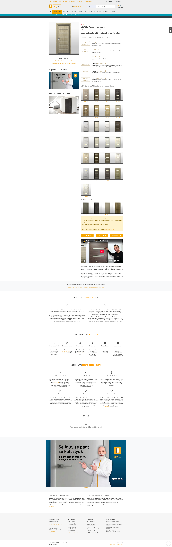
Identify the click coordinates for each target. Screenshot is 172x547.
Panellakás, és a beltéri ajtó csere (59, 496)
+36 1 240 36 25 (52, 531)
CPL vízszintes (85, 43)
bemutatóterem (92, 380)
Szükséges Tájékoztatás (98, 287)
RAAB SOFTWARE (119, 544)
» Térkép (86, 430)
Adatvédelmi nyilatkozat (87, 287)
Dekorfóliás (85, 57)
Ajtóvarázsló (82, 11)
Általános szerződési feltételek (75, 287)
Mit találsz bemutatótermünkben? (59, 63)
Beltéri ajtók (54, 17)
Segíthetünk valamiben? (60, 60)
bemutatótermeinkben (109, 229)
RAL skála (94, 227)
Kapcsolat (115, 11)
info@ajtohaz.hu (77, 6)
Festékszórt (85, 64)
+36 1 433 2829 (59, 524)
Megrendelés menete (71, 63)
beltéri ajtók (57, 11)
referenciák (56, 382)
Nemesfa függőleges (85, 79)
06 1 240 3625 (109, 1)
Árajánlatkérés (69, 60)
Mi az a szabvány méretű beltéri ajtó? (98, 496)
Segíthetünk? (102, 235)
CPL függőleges (85, 50)
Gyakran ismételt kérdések (73, 532)
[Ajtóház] (49, 17)
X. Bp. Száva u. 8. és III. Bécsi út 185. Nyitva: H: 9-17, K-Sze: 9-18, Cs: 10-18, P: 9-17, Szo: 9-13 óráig (70, 1)
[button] (169, 524)
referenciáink (81, 352)
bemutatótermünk (66, 351)
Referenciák (66, 11)
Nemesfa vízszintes (85, 72)
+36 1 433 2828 (52, 524)
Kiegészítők (106, 11)
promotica (112, 544)
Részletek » (51, 506)
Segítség (91, 11)
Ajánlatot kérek (87, 235)
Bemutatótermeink (116, 235)
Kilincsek (98, 11)
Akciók (74, 11)
